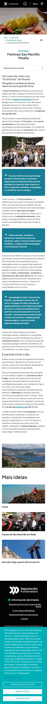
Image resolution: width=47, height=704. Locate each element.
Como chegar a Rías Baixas (23, 610)
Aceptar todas (22, 698)
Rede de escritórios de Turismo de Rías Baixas (25, 605)
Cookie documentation (13, 677)
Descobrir (15, 37)
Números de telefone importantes (23, 615)
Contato (24, 619)
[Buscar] (26, 4)
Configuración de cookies (22, 684)
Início (6, 37)
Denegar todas (23, 691)
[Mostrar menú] (42, 3)
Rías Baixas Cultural (14, 40)
